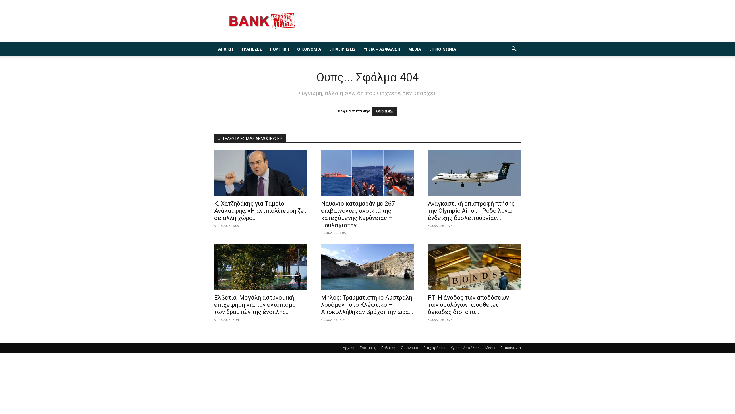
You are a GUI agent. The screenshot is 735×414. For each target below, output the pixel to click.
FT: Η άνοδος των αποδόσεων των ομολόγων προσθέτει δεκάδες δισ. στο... (468, 304)
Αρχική (225, 49)
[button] (514, 49)
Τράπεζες (251, 49)
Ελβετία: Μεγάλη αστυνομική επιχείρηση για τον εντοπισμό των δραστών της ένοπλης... (255, 304)
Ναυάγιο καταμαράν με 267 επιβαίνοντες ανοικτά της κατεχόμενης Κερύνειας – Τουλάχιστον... (358, 214)
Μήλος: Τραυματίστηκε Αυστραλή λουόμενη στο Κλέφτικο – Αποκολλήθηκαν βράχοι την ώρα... (367, 304)
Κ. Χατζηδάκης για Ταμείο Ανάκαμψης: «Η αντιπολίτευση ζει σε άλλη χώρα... (260, 210)
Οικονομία (309, 49)
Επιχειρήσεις (342, 49)
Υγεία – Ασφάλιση (382, 49)
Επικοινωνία (442, 49)
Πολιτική (279, 49)
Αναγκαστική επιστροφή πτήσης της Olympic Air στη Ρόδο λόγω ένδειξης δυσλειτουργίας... (471, 210)
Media (414, 49)
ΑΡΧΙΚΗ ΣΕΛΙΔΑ (384, 111)
